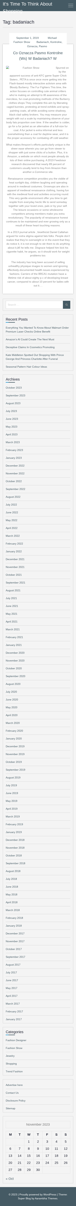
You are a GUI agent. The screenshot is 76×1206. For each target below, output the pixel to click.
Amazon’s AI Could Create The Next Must (30, 339)
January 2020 (14, 738)
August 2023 (13, 403)
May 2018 (11, 894)
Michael (52, 37)
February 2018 (14, 917)
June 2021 (12, 605)
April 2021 (12, 621)
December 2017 (15, 933)
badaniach (43, 41)
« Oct (10, 1179)
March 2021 (13, 629)
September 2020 (15, 676)
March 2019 (13, 816)
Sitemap (10, 1108)
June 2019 (12, 793)
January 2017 (14, 1019)
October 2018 (14, 855)
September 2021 (15, 582)
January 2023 (14, 457)
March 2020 (13, 722)
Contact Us (12, 1092)
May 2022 (11, 520)
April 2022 (12, 528)
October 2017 (14, 949)
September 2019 (15, 769)
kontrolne (56, 41)
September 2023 (15, 395)
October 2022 (14, 481)
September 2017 (15, 956)
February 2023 (14, 450)
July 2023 (11, 411)
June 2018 (12, 886)
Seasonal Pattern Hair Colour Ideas (26, 366)
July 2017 (11, 972)
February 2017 (14, 1011)
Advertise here (14, 1084)
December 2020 (15, 652)
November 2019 (15, 754)
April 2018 (12, 902)
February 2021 (14, 637)
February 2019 (14, 824)
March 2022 (13, 535)
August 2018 (13, 871)
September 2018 (15, 863)
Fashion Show (21, 41)
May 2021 (11, 613)
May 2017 (11, 988)
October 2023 (14, 387)
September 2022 (15, 489)
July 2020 (11, 691)
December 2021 (15, 559)
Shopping (11, 1063)
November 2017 (15, 941)
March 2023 (13, 442)
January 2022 (14, 551)
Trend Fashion (14, 1071)
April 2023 (12, 434)
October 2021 (14, 574)
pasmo (43, 46)
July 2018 (11, 878)
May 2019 (11, 800)
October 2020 (14, 668)
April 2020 (12, 715)
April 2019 (12, 808)
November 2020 (15, 660)
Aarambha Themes (46, 1198)
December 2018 (15, 839)
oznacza (32, 46)
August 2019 (13, 777)
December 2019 (15, 746)
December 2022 (15, 465)
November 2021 (15, 566)
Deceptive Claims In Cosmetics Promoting (30, 347)
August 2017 (13, 964)
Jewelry (10, 1055)
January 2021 (14, 644)
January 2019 (14, 832)
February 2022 (14, 543)
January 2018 (14, 925)
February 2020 (14, 730)
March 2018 (13, 910)
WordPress (49, 1194)
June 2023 (12, 418)
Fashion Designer (16, 1040)
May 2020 (11, 707)
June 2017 (12, 980)
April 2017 (12, 995)
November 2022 (15, 473)
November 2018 (15, 847)
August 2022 (13, 496)
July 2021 (11, 598)
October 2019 (14, 761)
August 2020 (13, 683)
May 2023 (11, 426)
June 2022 (12, 512)
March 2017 (13, 1003)
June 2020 (12, 699)
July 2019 (11, 785)
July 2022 (11, 504)
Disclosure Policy (15, 1100)
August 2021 (13, 590)
